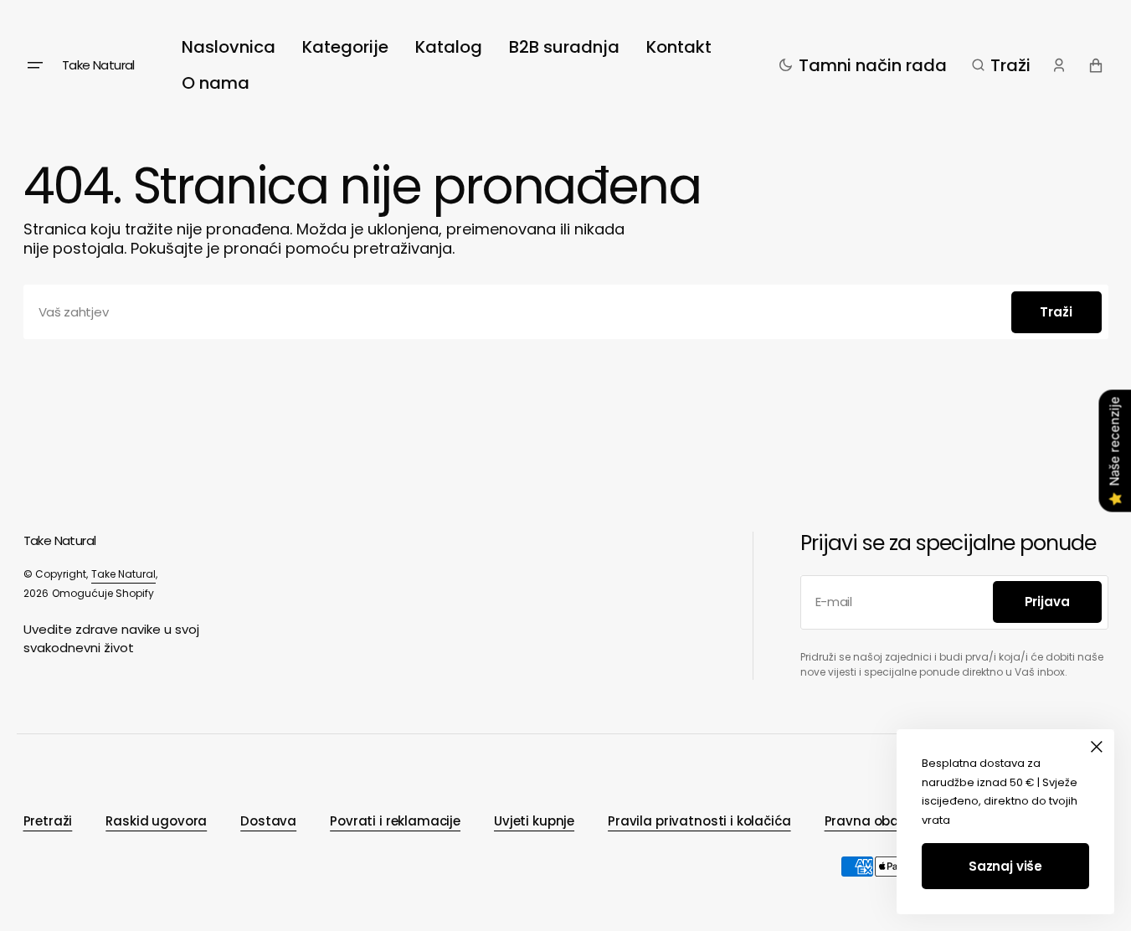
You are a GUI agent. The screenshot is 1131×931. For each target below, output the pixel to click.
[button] (1001, 65)
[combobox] (565, 312)
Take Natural (123, 574)
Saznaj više (1005, 866)
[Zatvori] (1096, 746)
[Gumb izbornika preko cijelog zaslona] (35, 65)
